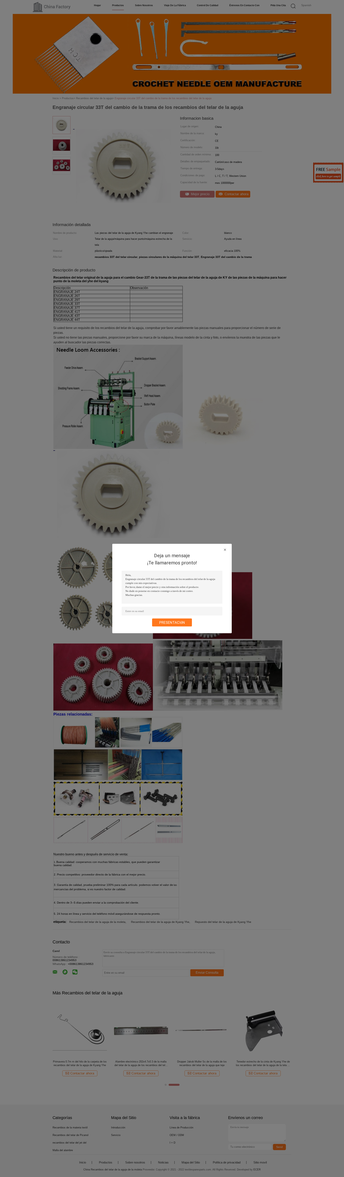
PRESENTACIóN (172, 622)
